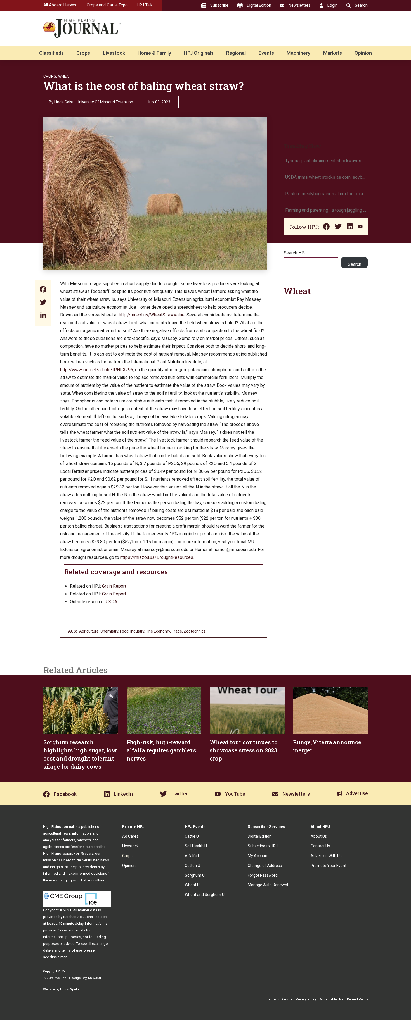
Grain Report (114, 586)
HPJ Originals (199, 53)
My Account (258, 856)
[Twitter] (43, 303)
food (124, 631)
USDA (111, 601)
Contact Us (320, 846)
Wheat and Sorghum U (205, 894)
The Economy (158, 631)
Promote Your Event (328, 865)
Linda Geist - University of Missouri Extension (93, 102)
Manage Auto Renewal (268, 885)
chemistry (109, 631)
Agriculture (89, 631)
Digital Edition (259, 836)
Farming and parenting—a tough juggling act (325, 210)
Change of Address (265, 865)
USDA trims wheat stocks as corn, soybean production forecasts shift (325, 177)
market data (87, 910)
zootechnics (195, 631)
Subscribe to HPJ (263, 846)
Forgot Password (263, 875)
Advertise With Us (326, 856)
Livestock (114, 53)
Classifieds (51, 53)
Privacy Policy (306, 999)
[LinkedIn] (43, 316)
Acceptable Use (332, 999)
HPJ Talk (144, 5)
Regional (236, 53)
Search (354, 264)
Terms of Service (279, 999)
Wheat (64, 76)
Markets (332, 53)
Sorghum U (195, 875)
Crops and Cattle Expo (107, 5)
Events (266, 53)
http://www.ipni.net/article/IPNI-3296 (96, 369)
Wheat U (192, 885)
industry (137, 631)
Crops (83, 53)
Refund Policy (357, 999)
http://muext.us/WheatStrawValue (152, 315)
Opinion (363, 53)
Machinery (298, 53)
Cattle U (192, 836)
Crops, (50, 76)
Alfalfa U (192, 856)
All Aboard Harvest (60, 5)
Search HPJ (295, 253)
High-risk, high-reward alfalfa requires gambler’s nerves (161, 750)
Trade (177, 631)
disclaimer (58, 957)
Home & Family (154, 53)
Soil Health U (196, 846)
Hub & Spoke (70, 989)
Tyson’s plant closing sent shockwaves (323, 160)
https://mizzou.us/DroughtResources (156, 557)
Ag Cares (130, 836)
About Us (319, 836)
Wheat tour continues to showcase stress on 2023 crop (244, 750)
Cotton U (192, 865)
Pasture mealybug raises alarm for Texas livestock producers (325, 193)
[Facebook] (43, 290)
